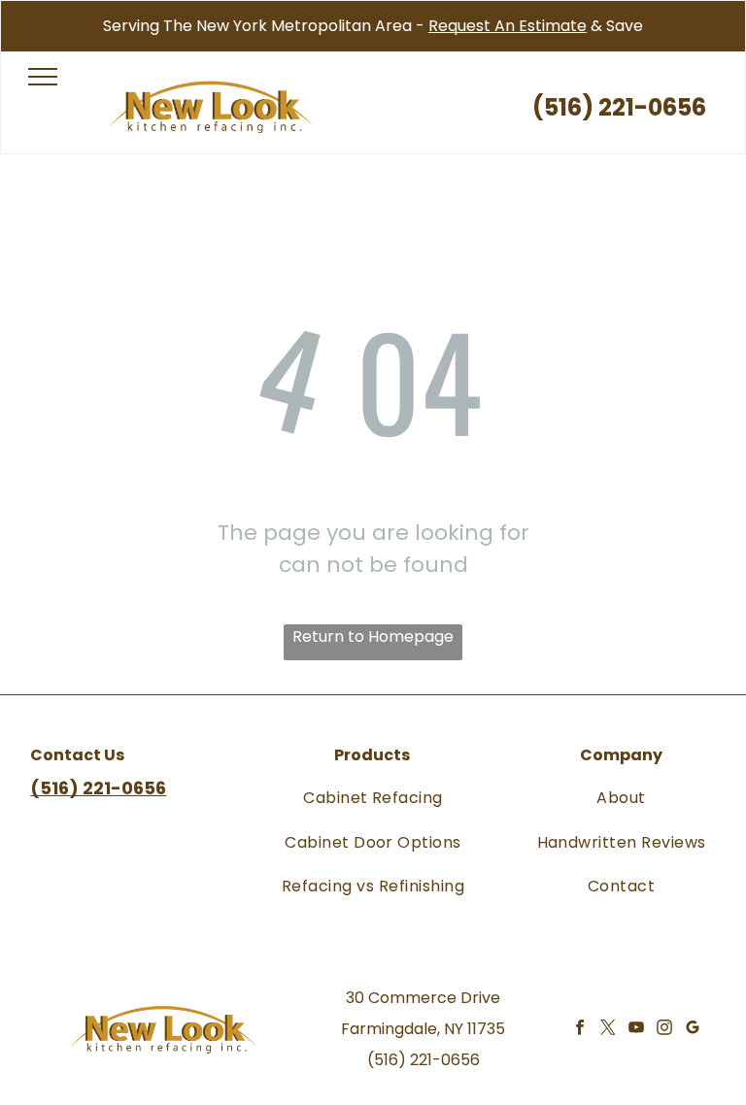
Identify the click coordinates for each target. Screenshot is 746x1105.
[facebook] (580, 1029)
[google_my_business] (693, 1029)
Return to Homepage (373, 636)
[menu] (42, 76)
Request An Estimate (507, 26)
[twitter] (608, 1029)
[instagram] (665, 1029)
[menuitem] (373, 798)
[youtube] (637, 1029)
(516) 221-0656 (423, 1060)
